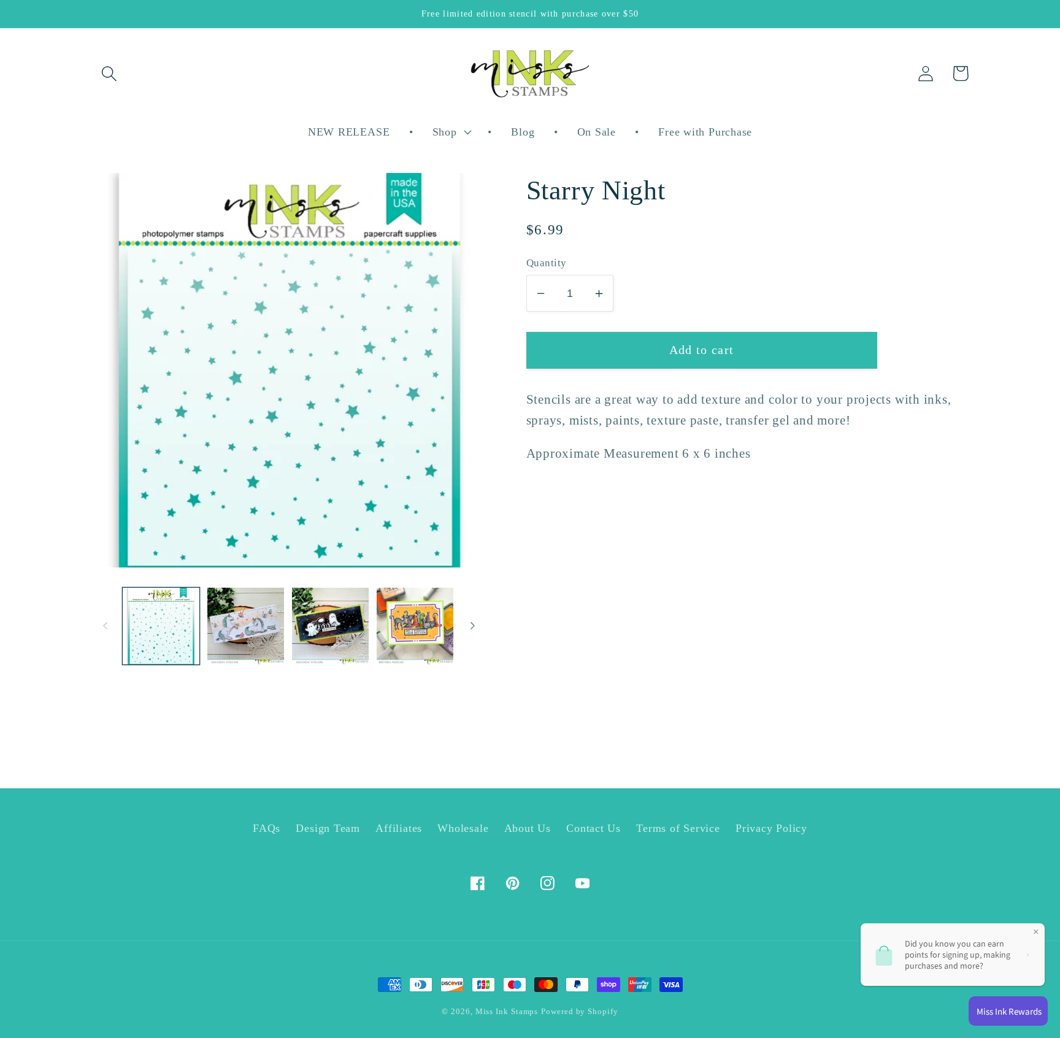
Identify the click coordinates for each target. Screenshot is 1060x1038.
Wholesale (462, 828)
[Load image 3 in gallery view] (330, 626)
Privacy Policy (771, 828)
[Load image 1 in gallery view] (161, 626)
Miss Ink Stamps (507, 1011)
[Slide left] (104, 625)
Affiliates (398, 828)
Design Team (328, 828)
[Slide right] (472, 625)
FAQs (266, 828)
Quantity (546, 263)
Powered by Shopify (579, 1011)
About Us (527, 828)
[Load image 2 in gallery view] (245, 626)
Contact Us (593, 828)
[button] (108, 73)
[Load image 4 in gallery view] (415, 626)
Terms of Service (678, 828)
